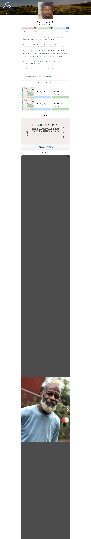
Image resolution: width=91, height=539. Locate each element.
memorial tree (35, 76)
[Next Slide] (68, 409)
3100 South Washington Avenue (58, 93)
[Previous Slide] (23, 409)
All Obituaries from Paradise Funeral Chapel (84, 2)
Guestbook (67, 31)
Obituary (23, 31)
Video (45, 31)
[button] (27, 92)
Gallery (56, 31)
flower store (50, 76)
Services (35, 31)
